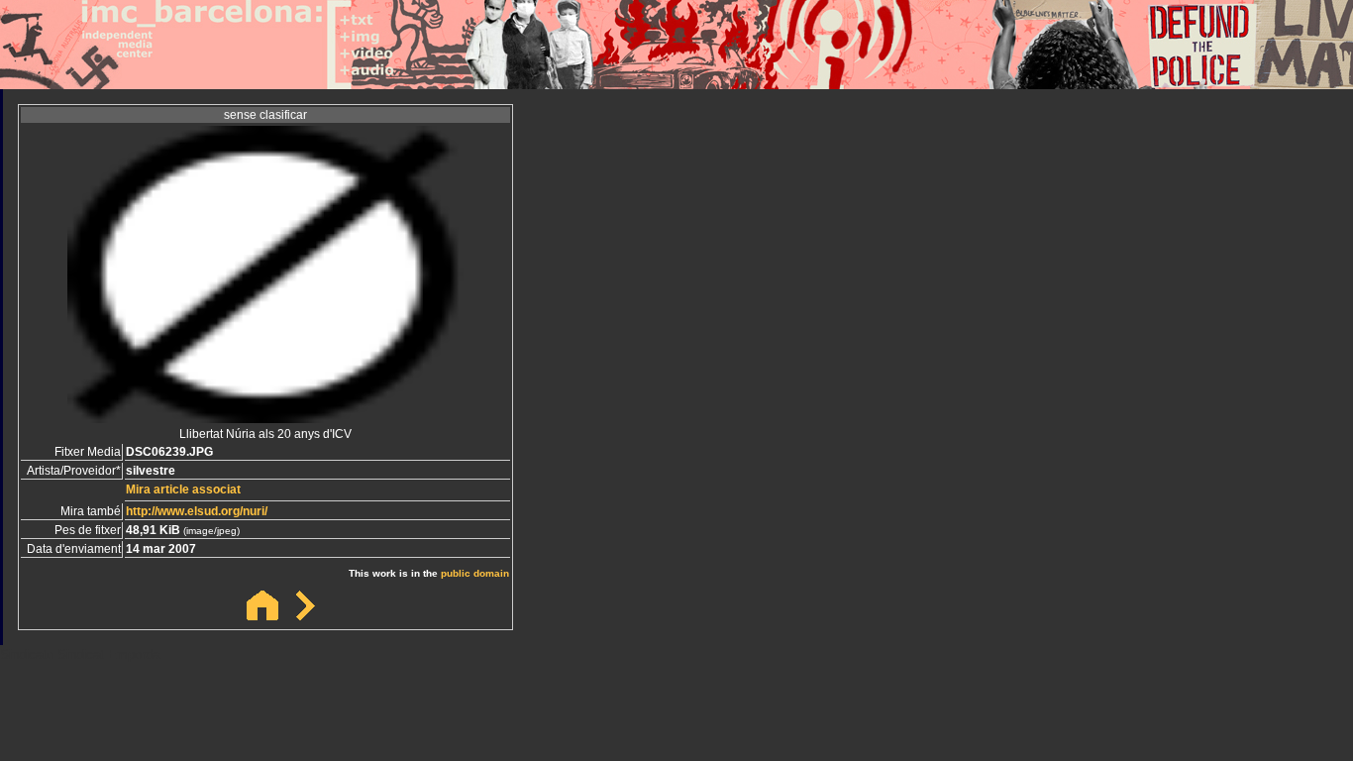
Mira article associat (183, 489)
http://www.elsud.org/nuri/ (196, 511)
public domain (475, 573)
